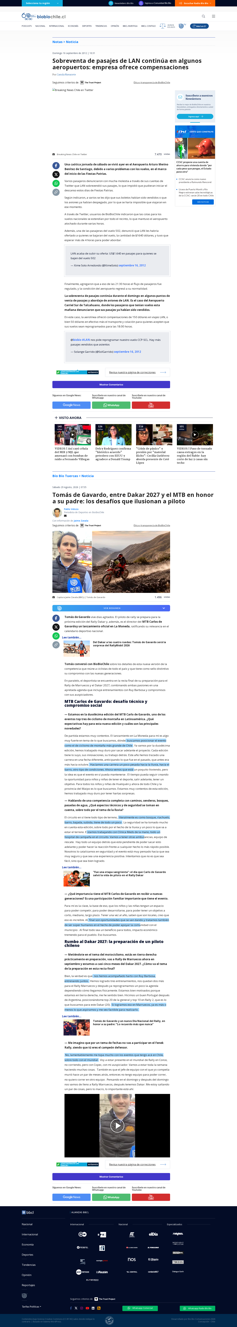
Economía (73, 26)
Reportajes (28, 1285)
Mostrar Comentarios (111, 384)
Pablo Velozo (71, 509)
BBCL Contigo (148, 26)
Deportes (87, 26)
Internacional (56, 26)
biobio (77, 340)
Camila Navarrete (66, 75)
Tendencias (101, 26)
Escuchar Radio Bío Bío (196, 3)
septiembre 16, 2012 (132, 265)
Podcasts (27, 26)
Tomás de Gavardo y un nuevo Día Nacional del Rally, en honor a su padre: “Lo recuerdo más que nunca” (129, 1022)
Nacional (40, 26)
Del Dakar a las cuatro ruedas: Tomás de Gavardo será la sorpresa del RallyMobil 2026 (129, 644)
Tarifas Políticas (30, 1306)
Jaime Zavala (81, 520)
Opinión (115, 26)
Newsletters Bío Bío (124, 3)
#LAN (86, 340)
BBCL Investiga (130, 26)
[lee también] (77, 649)
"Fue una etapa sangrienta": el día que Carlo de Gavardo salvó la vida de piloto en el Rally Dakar (129, 873)
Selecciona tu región (38, 3)
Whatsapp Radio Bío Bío (200, 1308)
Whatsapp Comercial (142, 1308)
